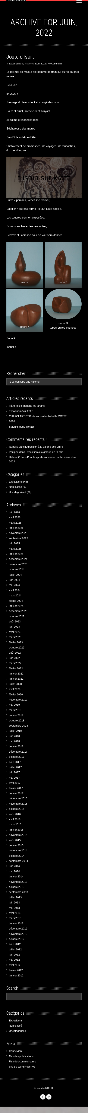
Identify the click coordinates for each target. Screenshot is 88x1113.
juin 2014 (14, 866)
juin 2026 (14, 512)
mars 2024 (15, 595)
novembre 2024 (18, 564)
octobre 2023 (16, 616)
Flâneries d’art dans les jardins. (27, 405)
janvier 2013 (16, 923)
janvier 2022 (16, 673)
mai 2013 (14, 907)
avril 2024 (15, 590)
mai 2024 (14, 585)
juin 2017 (14, 772)
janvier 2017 (16, 793)
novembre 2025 (18, 533)
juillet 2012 (15, 949)
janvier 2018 (16, 746)
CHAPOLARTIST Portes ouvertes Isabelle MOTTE (38, 416)
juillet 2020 (15, 684)
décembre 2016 (18, 798)
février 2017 (16, 788)
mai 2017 (14, 777)
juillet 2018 (15, 730)
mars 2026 (15, 522)
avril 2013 (15, 913)
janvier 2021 (16, 678)
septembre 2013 (18, 892)
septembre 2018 (18, 725)
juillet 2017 (15, 767)
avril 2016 (15, 819)
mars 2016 (15, 824)
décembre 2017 (18, 751)
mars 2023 (15, 637)
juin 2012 (14, 954)
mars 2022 (15, 663)
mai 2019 (14, 704)
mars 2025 (15, 548)
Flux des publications (21, 1056)
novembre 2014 (18, 850)
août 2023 (15, 621)
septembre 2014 (18, 861)
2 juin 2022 (40, 63)
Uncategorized (17, 492)
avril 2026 (15, 517)
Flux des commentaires (22, 1061)
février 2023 (16, 642)
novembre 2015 (18, 834)
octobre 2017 (16, 756)
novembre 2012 (18, 933)
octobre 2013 (16, 887)
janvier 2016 (16, 829)
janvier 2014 (16, 876)
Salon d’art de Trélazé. (22, 426)
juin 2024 (14, 579)
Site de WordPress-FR (22, 1066)
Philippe (14, 452)
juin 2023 (14, 626)
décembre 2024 (18, 559)
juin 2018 (14, 736)
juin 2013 (14, 902)
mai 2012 (14, 959)
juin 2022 (14, 658)
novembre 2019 (18, 699)
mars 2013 (15, 918)
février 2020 (16, 694)
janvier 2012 (16, 975)
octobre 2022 (16, 647)
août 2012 (15, 944)
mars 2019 (15, 710)
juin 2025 (14, 543)
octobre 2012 (16, 939)
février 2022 (16, 668)
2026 (12, 421)
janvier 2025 (16, 553)
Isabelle (13, 446)
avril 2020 (15, 689)
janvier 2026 (16, 527)
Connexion (15, 1051)
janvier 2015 (16, 845)
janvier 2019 (16, 715)
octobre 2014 (16, 855)
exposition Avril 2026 (21, 411)
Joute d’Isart (20, 57)
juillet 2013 (15, 897)
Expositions (15, 63)
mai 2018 (14, 741)
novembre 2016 (18, 803)
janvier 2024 (16, 606)
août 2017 (15, 762)
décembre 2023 (18, 611)
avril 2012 (15, 965)
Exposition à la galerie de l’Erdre (44, 446)
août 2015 (15, 840)
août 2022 (15, 652)
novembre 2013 (18, 881)
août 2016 (15, 814)
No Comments (55, 63)
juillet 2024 (15, 574)
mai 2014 (14, 871)
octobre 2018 (16, 720)
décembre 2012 (18, 928)
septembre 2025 (18, 538)
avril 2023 (15, 632)
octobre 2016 (16, 808)
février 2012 (16, 970)
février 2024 (16, 600)
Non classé (15, 486)
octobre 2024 (16, 569)
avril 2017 (15, 782)
